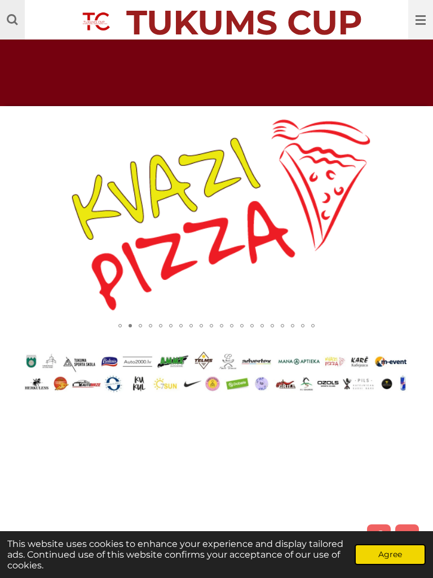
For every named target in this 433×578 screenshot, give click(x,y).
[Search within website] (12, 20)
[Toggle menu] (420, 20)
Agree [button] (390, 554)
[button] (409, 125)
